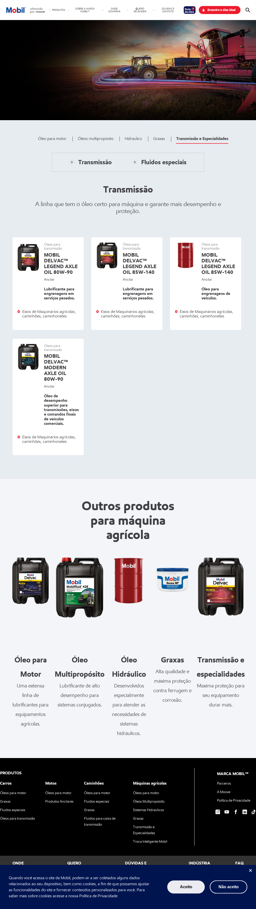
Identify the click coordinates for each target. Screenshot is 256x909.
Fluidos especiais (12, 810)
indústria (199, 862)
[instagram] (218, 812)
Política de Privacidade (98, 895)
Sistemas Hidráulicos (148, 810)
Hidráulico (133, 138)
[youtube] (226, 812)
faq (239, 862)
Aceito (186, 887)
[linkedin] (244, 812)
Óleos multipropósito (96, 138)
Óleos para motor (13, 793)
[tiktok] (254, 812)
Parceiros (224, 783)
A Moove (223, 792)
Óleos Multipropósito (148, 801)
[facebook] (236, 812)
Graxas (159, 138)
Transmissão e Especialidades (202, 138)
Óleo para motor (52, 138)
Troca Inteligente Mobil (150, 841)
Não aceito (228, 887)
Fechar (250, 870)
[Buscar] (248, 10)
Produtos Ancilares (59, 801)
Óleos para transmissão (17, 818)
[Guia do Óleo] (191, 10)
